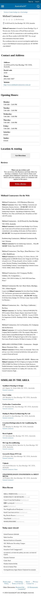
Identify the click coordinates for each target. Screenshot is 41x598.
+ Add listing (18, 582)
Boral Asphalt (7, 433)
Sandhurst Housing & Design (13, 386)
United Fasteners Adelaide (11, 534)
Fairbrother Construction (12, 404)
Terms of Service (17, 583)
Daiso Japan (7, 546)
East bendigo (24, 12)
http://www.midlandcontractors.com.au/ (17, 85)
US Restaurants (32, 587)
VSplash (5, 463)
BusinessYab (20, 587)
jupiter (10, 506)
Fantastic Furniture (9, 557)
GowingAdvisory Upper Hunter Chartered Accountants (20, 570)
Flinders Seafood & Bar (10, 563)
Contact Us (30, 583)
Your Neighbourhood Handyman (17, 509)
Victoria (6, 12)
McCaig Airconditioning (11, 443)
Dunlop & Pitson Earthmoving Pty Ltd (16, 413)
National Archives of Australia (12, 540)
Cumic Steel (7, 560)
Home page (7, 582)
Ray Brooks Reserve (14, 515)
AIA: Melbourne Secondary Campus (14, 543)
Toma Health (11, 518)
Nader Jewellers (8, 537)
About (28, 582)
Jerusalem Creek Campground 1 (13, 549)
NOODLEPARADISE (14, 521)
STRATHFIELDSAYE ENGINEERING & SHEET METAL (21, 475)
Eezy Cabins (7, 395)
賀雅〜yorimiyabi (13, 503)
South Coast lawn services (15, 512)
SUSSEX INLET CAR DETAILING (17, 497)
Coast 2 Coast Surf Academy (16, 500)
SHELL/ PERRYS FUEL (15, 494)
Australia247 (20, 6)
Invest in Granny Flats (10, 567)
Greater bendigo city (14, 12)
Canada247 (22, 589)
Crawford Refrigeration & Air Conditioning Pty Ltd (20, 424)
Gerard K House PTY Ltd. (12, 454)
